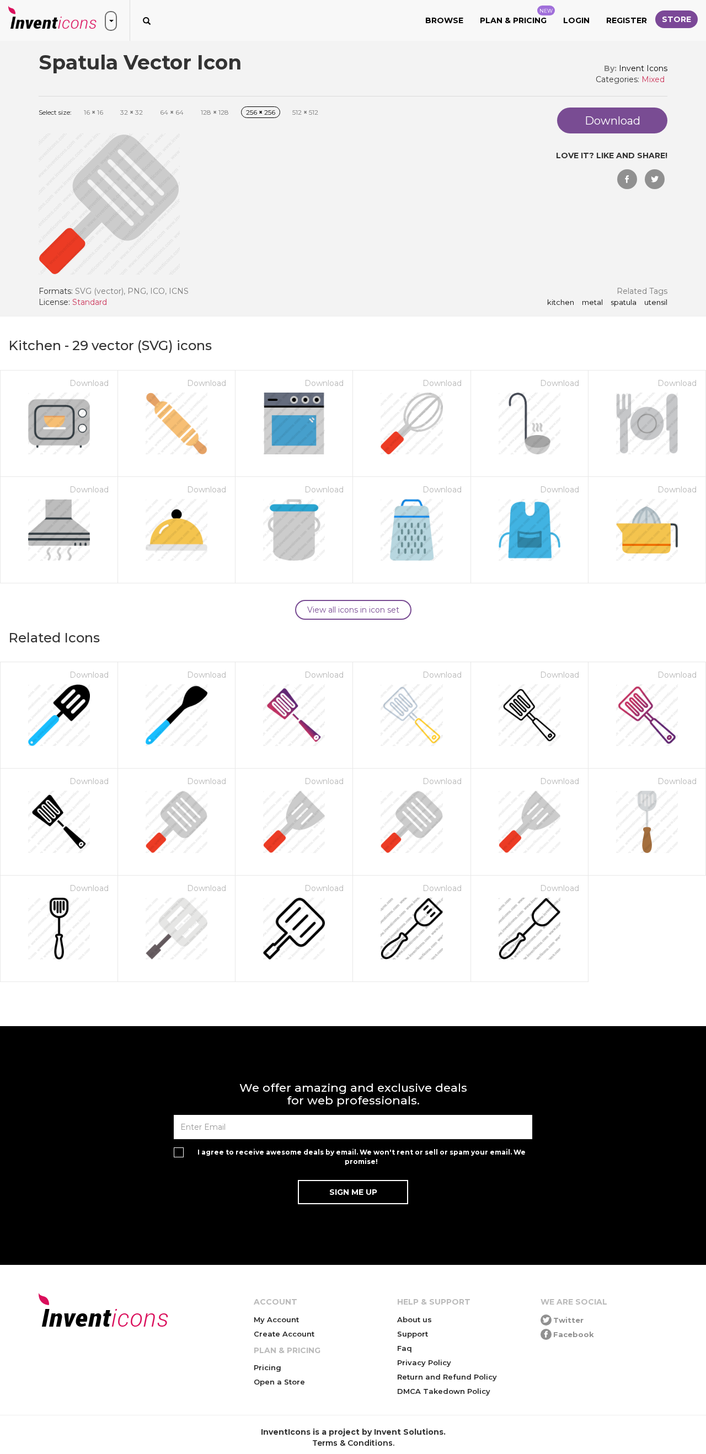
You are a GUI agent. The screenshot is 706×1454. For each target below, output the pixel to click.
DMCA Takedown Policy (443, 1391)
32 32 (131, 112)
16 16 (93, 112)
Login (576, 20)
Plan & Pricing (516, 16)
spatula (624, 303)
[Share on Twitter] (655, 179)
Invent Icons (643, 68)
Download (89, 383)
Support (412, 1333)
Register (626, 20)
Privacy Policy (424, 1362)
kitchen (560, 303)
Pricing (267, 1367)
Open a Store (279, 1381)
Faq (404, 1348)
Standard (89, 302)
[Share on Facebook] (627, 179)
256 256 (260, 112)
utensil (655, 303)
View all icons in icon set (353, 610)
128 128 (215, 112)
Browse (444, 20)
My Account (276, 1319)
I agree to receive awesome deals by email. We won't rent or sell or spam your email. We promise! (361, 1157)
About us (414, 1319)
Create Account (284, 1333)
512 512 (305, 112)
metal (592, 303)
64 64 (172, 112)
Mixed (653, 79)
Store (676, 19)
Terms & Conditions (352, 1443)
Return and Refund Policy (447, 1376)
